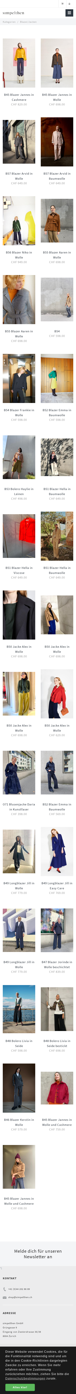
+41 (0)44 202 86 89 (19, 1289)
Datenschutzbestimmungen (25, 1378)
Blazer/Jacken (28, 21)
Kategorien (9, 21)
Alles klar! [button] (20, 1387)
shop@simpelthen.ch (20, 1297)
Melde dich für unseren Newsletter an (38, 1254)
